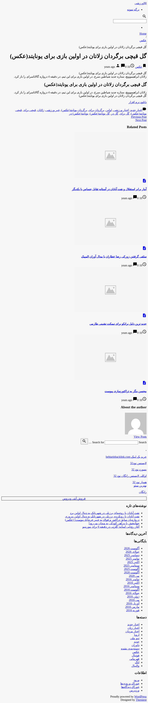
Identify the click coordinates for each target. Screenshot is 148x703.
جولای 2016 (132, 593)
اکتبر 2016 (133, 582)
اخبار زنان (133, 627)
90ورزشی (141, 3)
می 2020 (134, 575)
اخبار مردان (132, 631)
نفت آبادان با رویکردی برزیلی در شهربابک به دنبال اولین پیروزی (102, 516)
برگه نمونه (133, 9)
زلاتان (40, 110)
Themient (141, 699)
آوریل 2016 (132, 603)
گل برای (124, 113)
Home (143, 33)
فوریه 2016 (132, 610)
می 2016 (134, 600)
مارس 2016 (132, 606)
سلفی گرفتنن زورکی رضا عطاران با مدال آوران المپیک (114, 256)
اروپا (136, 634)
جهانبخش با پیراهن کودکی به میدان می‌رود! (114, 523)
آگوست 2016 (131, 589)
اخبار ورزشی (121, 110)
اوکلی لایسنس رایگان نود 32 (130, 475)
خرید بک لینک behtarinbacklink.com (126, 456)
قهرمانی (134, 658)
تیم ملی (134, 638)
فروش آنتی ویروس (74, 498)
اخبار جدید (136, 110)
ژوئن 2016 (133, 596)
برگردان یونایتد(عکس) (74, 110)
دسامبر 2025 (131, 555)
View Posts (140, 436)
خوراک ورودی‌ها (129, 683)
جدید (136, 641)
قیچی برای (29, 110)
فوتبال (135, 655)
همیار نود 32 (139, 482)
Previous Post (139, 116)
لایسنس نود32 (138, 463)
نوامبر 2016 (132, 579)
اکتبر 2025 (133, 562)
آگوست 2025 (131, 569)
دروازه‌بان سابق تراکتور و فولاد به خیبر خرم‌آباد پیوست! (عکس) (102, 519)
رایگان (143, 491)
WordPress (140, 696)
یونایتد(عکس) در (78, 113)
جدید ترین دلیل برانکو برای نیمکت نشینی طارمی (118, 323)
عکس (143, 40)
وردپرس (134, 690)
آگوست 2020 (131, 572)
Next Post (141, 120)
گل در (114, 113)
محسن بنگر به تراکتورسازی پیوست (126, 391)
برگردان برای (96, 110)
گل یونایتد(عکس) (100, 113)
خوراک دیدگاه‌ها (130, 687)
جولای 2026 (132, 551)
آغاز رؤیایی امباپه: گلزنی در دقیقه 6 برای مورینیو (110, 526)
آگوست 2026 (131, 548)
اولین (109, 110)
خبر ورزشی (53, 110)
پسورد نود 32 (139, 469)
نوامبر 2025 (132, 558)
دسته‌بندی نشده (130, 648)
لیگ (137, 662)
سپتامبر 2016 (131, 586)
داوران (135, 645)
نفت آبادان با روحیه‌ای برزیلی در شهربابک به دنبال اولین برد (104, 513)
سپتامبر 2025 (131, 565)
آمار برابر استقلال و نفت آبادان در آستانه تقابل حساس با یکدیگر (109, 189)
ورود (136, 680)
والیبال (135, 665)
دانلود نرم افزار (138, 102)
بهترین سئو (140, 485)
